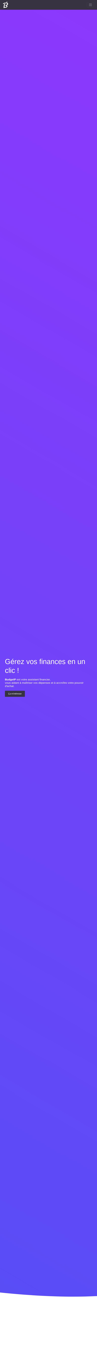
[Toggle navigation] (90, 4)
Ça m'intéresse (15, 694)
